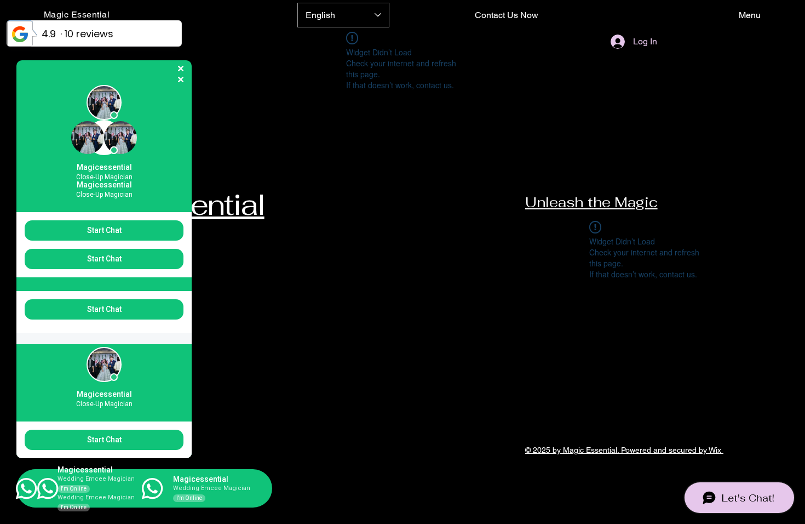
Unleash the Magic (591, 202)
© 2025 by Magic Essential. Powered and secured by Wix (624, 450)
